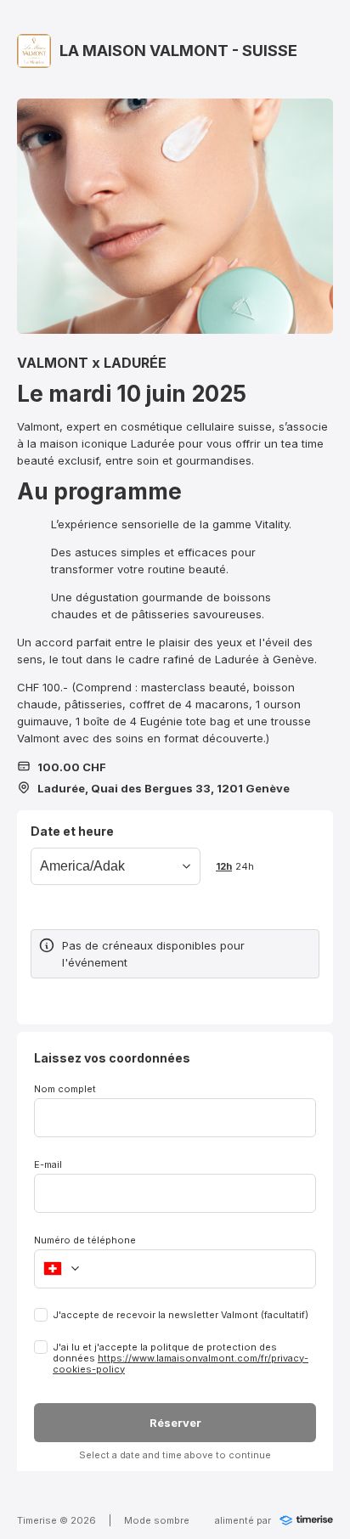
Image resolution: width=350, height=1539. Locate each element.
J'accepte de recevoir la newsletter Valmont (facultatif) (180, 1315)
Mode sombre (156, 1520)
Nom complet (65, 1089)
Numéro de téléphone (85, 1240)
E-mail (48, 1164)
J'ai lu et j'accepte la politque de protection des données (180, 1358)
